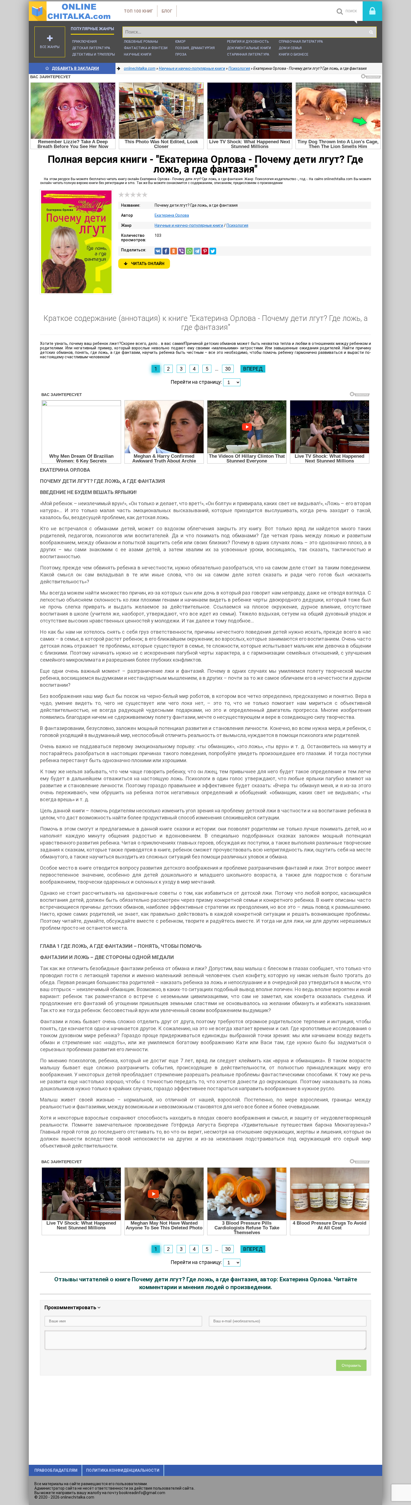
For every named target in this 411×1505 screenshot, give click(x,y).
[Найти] (371, 32)
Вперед (253, 369)
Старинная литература (248, 54)
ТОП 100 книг (138, 11)
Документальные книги (249, 48)
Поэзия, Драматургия (195, 48)
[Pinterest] (205, 251)
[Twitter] (212, 251)
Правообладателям (55, 1470)
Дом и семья (290, 48)
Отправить (351, 1365)
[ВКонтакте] (158, 251)
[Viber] (181, 251)
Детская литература (91, 48)
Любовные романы (141, 42)
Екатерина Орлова (172, 215)
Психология (237, 225)
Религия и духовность (248, 42)
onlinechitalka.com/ (71, 11)
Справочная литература (301, 42)
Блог (167, 11)
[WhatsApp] (189, 251)
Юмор (180, 42)
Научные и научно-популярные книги (189, 225)
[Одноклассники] (173, 251)
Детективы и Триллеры (93, 54)
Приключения (84, 42)
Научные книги (137, 54)
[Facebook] (165, 251)
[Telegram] (197, 251)
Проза (180, 54)
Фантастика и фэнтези (145, 48)
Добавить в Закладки (75, 68)
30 (228, 369)
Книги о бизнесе (293, 54)
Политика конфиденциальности (122, 1470)
